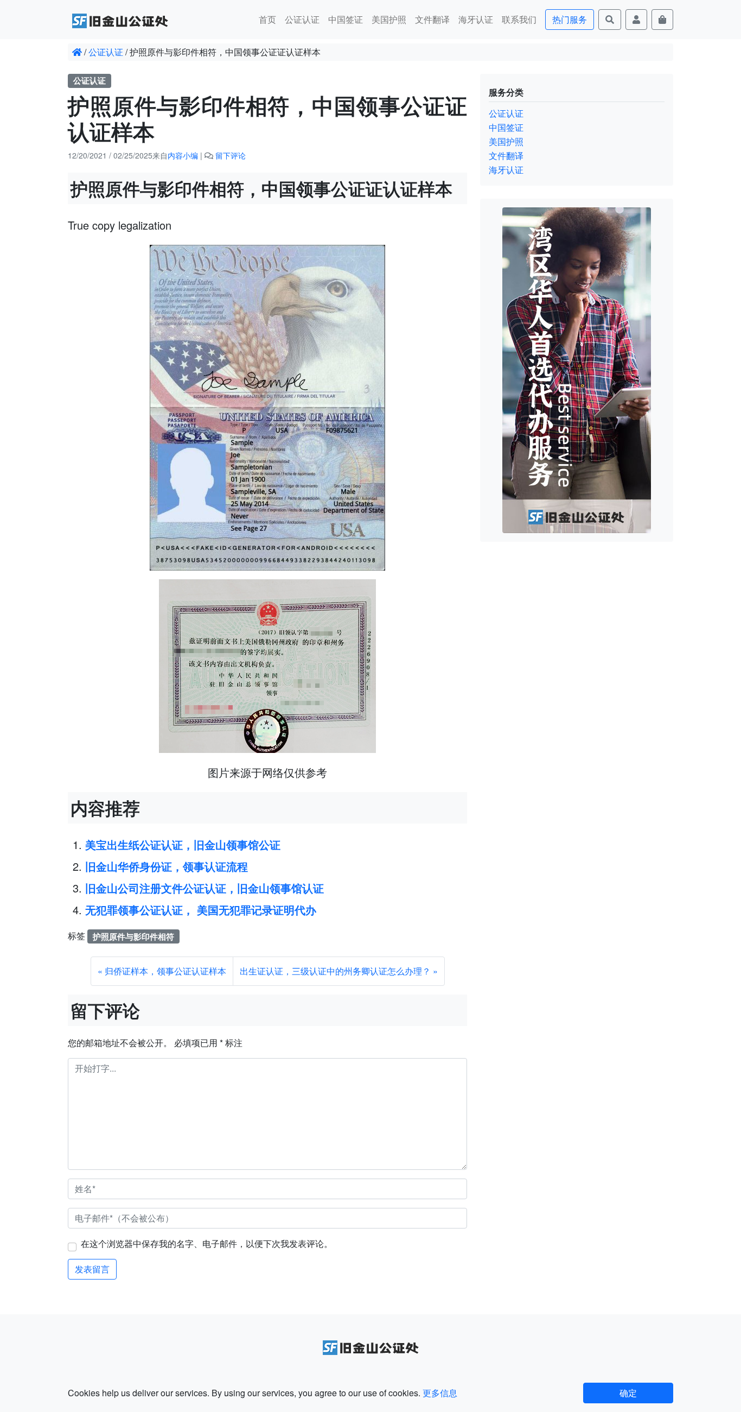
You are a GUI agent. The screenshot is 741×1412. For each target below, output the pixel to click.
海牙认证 (475, 19)
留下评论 (230, 155)
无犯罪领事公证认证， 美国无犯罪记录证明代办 (200, 909)
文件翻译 (432, 19)
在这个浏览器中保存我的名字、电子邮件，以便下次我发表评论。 (207, 1243)
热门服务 (569, 19)
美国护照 (389, 19)
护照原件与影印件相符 (133, 936)
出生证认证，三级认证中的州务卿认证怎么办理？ (335, 971)
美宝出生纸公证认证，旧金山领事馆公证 (182, 844)
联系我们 (519, 19)
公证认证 (302, 19)
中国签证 (345, 19)
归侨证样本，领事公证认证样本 (165, 971)
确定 (628, 1392)
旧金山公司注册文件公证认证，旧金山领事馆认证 (204, 888)
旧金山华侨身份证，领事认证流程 (166, 866)
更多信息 (440, 1392)
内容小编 (183, 155)
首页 (267, 19)
